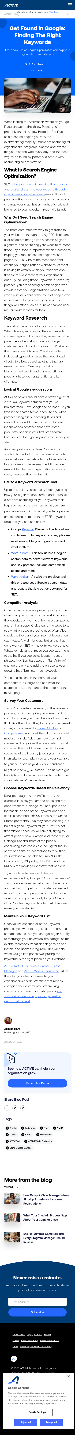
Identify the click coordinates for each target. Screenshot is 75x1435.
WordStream (20, 553)
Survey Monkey (47, 728)
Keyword (28, 529)
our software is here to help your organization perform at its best (33, 996)
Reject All (26, 1422)
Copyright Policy (34, 1334)
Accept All (51, 1422)
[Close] (68, 1376)
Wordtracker (19, 576)
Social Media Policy (29, 1340)
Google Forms (14, 733)
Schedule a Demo (37, 1083)
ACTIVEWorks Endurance (41, 971)
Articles (36, 70)
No (56, 12)
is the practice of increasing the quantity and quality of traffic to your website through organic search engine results (35, 189)
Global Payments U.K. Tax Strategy (36, 1346)
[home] (10, 4)
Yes (51, 12)
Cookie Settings (37, 1412)
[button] (69, 5)
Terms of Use (19, 1334)
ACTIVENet (11, 966)
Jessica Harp (12, 1028)
